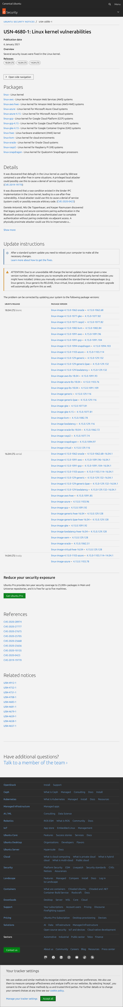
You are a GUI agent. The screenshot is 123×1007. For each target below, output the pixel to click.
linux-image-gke (59, 405)
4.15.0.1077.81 (79, 405)
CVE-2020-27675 (13, 631)
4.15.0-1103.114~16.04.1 (100, 471)
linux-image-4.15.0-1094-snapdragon (70, 346)
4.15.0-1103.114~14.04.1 (100, 555)
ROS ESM (49, 820)
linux (6, 94)
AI (45, 925)
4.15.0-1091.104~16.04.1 (98, 465)
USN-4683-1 (10, 702)
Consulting (79, 792)
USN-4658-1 (10, 721)
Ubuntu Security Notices (19, 21)
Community (79, 820)
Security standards (96, 867)
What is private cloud (84, 856)
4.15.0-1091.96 (93, 334)
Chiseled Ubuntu (77, 889)
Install (47, 784)
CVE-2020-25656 (13, 645)
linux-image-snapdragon (64, 441)
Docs (90, 792)
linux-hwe (9, 133)
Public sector (78, 936)
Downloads (10, 899)
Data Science (65, 813)
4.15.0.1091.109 (89, 387)
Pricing (87, 907)
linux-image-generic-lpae (64, 399)
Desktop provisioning (84, 917)
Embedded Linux (66, 828)
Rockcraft (77, 892)
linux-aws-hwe (11, 104)
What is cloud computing (57, 856)
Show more (10, 229)
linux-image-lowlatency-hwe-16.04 (69, 531)
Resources (103, 799)
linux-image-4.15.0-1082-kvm (66, 328)
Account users (73, 907)
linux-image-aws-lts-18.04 (64, 376)
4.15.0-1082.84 (93, 328)
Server (59, 899)
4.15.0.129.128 (95, 513)
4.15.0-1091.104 (93, 340)
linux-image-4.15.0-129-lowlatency (69, 370)
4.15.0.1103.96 (81, 501)
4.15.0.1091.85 (85, 495)
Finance (99, 936)
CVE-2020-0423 (65, 201)
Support (57, 784)
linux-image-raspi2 (61, 435)
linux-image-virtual (61, 447)
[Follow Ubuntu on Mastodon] (46, 958)
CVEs (111, 867)
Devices (102, 917)
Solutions (9, 925)
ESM (67, 867)
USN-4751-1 (10, 692)
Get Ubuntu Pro (14, 595)
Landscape (9, 878)
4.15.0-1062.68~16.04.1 (100, 453)
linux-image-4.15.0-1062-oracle (67, 310)
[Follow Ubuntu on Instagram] (69, 958)
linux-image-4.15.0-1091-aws (66, 334)
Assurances (61, 871)
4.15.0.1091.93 (89, 376)
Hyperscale (50, 849)
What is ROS (63, 820)
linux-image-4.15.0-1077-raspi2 (67, 322)
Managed (66, 792)
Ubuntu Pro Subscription (57, 917)
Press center (108, 949)
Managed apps (51, 806)
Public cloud (82, 860)
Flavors (80, 842)
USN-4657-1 (10, 726)
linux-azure (9, 109)
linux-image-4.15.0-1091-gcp (66, 340)
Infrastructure (63, 925)
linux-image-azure (60, 501)
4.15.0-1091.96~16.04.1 (97, 459)
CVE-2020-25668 (13, 641)
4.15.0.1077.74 (82, 435)
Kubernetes (10, 799)
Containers (10, 889)
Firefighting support (54, 910)
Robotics (8, 820)
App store (49, 828)
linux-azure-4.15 (12, 113)
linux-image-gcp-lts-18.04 (64, 387)
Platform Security (53, 867)
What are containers (54, 889)
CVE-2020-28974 (13, 621)
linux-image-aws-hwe (62, 495)
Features (48, 835)
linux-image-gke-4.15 (62, 411)
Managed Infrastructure (85, 925)
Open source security (55, 929)
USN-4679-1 (10, 711)
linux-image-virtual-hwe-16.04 (67, 549)
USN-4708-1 (10, 697)
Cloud (7, 856)
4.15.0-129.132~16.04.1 (100, 477)
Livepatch (78, 867)
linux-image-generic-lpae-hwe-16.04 (70, 519)
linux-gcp (8, 118)
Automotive (50, 936)
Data (50, 925)
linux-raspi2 (10, 147)
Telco (90, 936)
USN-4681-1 (10, 706)
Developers (68, 842)
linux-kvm (9, 137)
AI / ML (8, 813)
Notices (48, 871)
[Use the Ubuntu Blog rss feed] (93, 958)
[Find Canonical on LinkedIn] (61, 958)
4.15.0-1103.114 (95, 352)
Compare (74, 878)
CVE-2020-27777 (13, 626)
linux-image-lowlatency (63, 423)
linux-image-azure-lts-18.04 (65, 382)
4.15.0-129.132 (95, 358)
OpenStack (10, 784)
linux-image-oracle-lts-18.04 (66, 429)
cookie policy (57, 990)
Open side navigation (20, 77)
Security (8, 867)
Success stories (64, 835)
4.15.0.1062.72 (92, 429)
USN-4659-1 (10, 716)
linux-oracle (10, 142)
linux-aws (9, 99)
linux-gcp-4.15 (11, 123)
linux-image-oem (60, 537)
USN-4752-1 (10, 687)
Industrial (64, 936)
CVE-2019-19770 (13, 184)
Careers (74, 949)
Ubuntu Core (11, 835)
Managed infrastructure (17, 806)
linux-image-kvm (60, 417)
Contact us (11, 950)
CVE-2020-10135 (13, 650)
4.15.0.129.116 (83, 393)
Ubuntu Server (11, 849)
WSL (68, 899)
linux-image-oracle (61, 543)
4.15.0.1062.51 (82, 543)
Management (85, 828)
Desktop (48, 899)
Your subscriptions (53, 907)
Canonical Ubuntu (11, 3)
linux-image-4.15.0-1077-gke (66, 316)
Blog (83, 949)
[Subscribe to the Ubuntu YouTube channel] (77, 958)
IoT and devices (77, 929)
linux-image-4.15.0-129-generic (67, 358)
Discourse (99, 907)
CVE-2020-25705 (13, 636)
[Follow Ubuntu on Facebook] (54, 958)
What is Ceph (51, 792)
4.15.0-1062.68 (95, 310)
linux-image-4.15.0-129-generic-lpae (70, 364)
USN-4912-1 (10, 682)
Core (75, 899)
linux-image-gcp (59, 507)
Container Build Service (56, 892)
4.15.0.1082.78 (80, 417)
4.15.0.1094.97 (88, 441)
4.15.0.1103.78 (81, 561)
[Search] (109, 4)
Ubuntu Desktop (13, 842)
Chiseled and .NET (98, 889)
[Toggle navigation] (118, 12)
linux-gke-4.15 (11, 128)
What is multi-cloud (62, 860)
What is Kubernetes (54, 799)
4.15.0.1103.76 (91, 382)
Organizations (51, 842)
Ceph (6, 792)
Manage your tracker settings (21, 998)
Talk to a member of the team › (35, 762)
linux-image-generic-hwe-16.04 (67, 513)
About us (48, 949)
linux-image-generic (61, 393)
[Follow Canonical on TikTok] (85, 958)
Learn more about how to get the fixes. (32, 260)
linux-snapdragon (13, 152)
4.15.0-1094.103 (102, 346)
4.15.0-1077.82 (93, 316)
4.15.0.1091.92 (79, 507)
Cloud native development (101, 929)
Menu (117, 4)
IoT (5, 828)
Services (79, 835)
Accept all (48, 998)
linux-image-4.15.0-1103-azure (67, 352)
